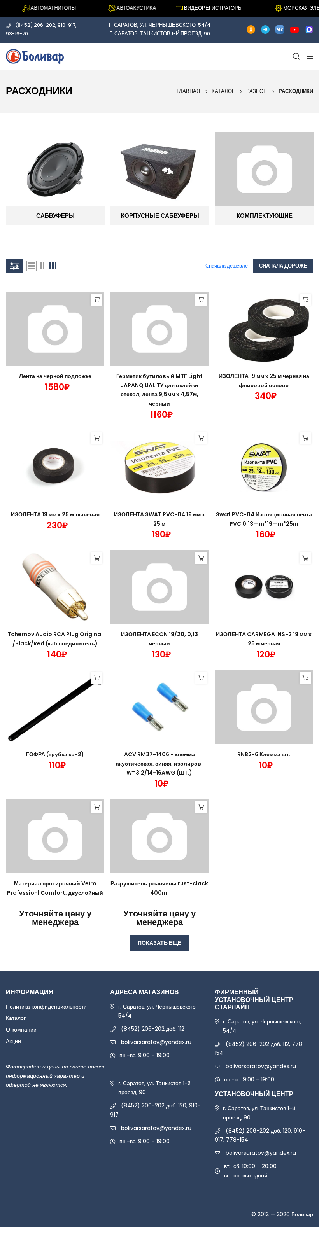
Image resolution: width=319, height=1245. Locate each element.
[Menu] (308, 56)
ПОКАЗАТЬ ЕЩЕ (159, 943)
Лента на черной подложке (55, 376)
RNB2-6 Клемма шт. (264, 754)
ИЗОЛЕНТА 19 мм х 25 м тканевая (55, 514)
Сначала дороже (283, 265)
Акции (13, 1041)
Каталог (223, 91)
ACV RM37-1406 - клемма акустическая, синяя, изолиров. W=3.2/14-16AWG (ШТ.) (159, 763)
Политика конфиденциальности (46, 1007)
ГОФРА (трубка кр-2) (55, 754)
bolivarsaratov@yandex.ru (156, 1042)
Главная (188, 91)
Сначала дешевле (226, 265)
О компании (21, 1029)
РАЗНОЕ (256, 91)
